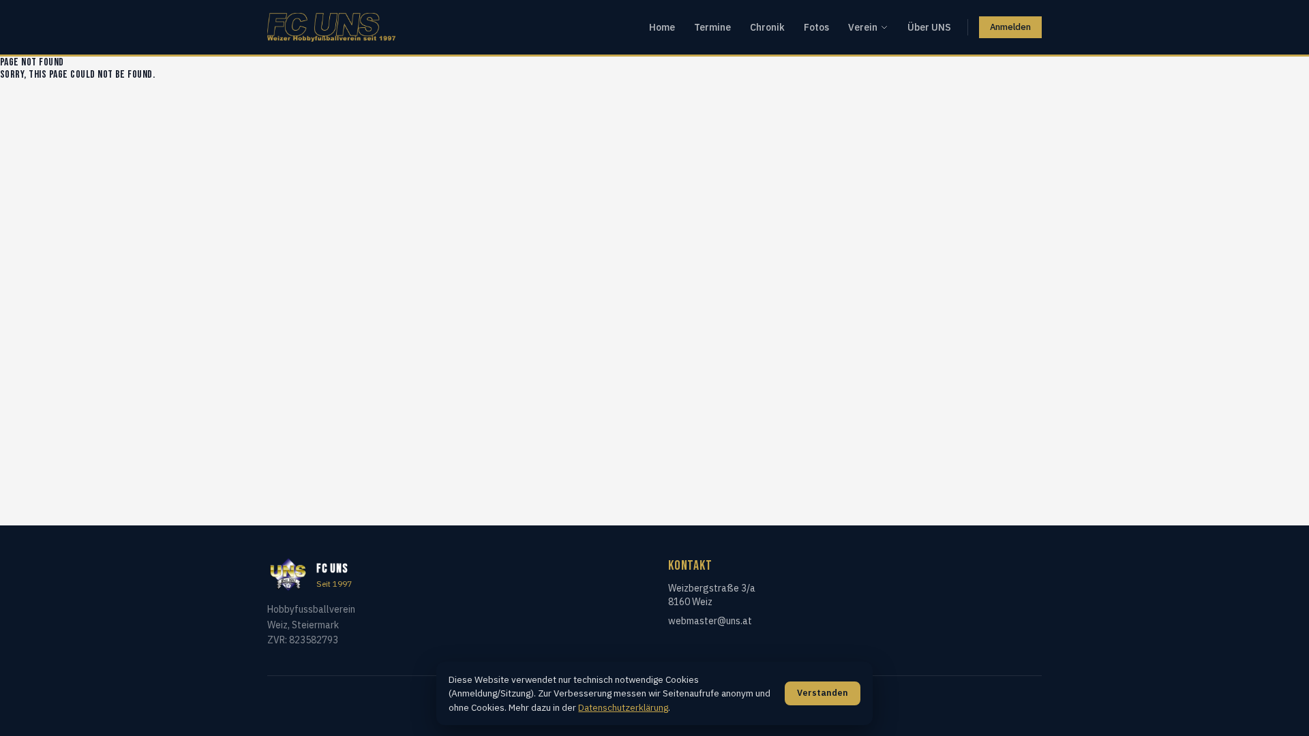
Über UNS (929, 27)
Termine (712, 27)
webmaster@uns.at (710, 621)
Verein (862, 27)
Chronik (767, 27)
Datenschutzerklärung (623, 707)
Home (662, 27)
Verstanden (822, 693)
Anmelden (1010, 27)
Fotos (816, 27)
